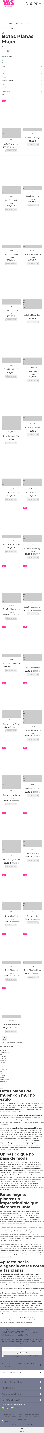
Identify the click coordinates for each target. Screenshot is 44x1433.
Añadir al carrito (11, 151)
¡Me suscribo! (22, 1353)
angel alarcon (4, 1079)
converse (3, 1050)
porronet (3, 1056)
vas (1, 1054)
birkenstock (4, 1082)
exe (1, 1084)
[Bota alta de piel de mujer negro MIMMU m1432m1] (32, 231)
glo (1, 1071)
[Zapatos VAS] (9, 3)
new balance (4, 1052)
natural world (4, 1065)
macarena (3, 1069)
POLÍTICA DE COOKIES (33, 1415)
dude (1, 1067)
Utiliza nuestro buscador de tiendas (13, 1404)
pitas (1, 1088)
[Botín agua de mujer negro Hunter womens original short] (11, 465)
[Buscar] (26, 3)
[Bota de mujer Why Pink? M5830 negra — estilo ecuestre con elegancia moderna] (11, 402)
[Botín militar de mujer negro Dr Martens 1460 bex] (32, 465)
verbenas (3, 1086)
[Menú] (40, 3)
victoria (2, 1063)
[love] (31, 3)
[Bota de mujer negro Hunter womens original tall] (11, 521)
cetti (1, 1073)
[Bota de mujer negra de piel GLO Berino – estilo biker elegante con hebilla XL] (32, 285)
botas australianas (8, 1257)
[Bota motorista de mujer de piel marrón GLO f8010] (11, 344)
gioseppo (3, 1075)
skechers (3, 1060)
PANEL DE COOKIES (22, 1419)
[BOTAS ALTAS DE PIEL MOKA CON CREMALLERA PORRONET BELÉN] (32, 402)
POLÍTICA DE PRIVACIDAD (14, 1417)
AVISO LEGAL (18, 1415)
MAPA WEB (7, 1415)
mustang (3, 1058)
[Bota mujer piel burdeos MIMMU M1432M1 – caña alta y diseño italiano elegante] (11, 285)
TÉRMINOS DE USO (32, 1417)
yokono (2, 1077)
